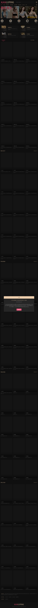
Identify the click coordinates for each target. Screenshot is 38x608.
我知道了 (19, 309)
